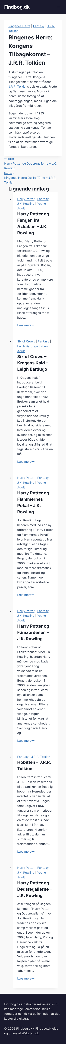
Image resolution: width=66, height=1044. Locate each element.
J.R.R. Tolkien (17, 86)
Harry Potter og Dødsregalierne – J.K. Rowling (30, 163)
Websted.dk (30, 1033)
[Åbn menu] (58, 7)
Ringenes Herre (19, 26)
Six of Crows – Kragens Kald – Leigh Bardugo (32, 363)
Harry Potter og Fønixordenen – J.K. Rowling (33, 632)
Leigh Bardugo (27, 346)
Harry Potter (25, 199)
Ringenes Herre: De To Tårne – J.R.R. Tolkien (30, 178)
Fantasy (38, 26)
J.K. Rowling (25, 203)
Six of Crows (26, 341)
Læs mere (25, 325)
